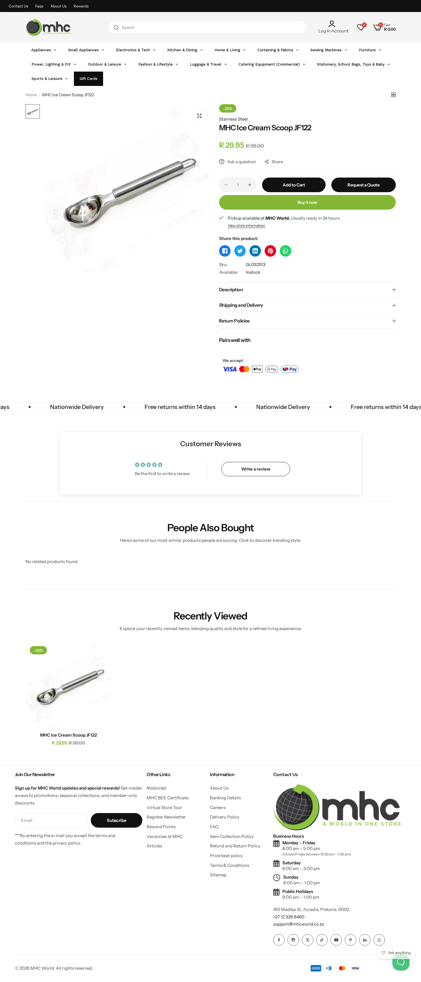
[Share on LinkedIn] (255, 251)
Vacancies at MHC (165, 836)
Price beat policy (226, 855)
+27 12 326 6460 (288, 917)
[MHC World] (48, 27)
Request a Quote (363, 185)
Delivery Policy (224, 817)
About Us (58, 6)
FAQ (214, 826)
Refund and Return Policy (235, 846)
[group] (127, 188)
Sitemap (218, 874)
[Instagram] (293, 940)
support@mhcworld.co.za (298, 924)
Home (31, 94)
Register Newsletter (166, 817)
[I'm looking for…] (116, 27)
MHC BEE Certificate (167, 797)
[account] (333, 23)
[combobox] (208, 27)
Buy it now (307, 202)
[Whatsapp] (379, 940)
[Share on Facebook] (225, 251)
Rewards (81, 6)
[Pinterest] (350, 940)
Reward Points (161, 826)
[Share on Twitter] (240, 251)
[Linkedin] (365, 940)
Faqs (39, 6)
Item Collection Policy (232, 836)
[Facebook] (279, 940)
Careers (217, 807)
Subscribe (116, 820)
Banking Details (225, 797)
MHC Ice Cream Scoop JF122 (68, 735)
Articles (154, 846)
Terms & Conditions (229, 865)
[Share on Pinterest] (270, 251)
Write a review (255, 469)
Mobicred (156, 788)
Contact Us (18, 6)
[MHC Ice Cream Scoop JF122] (68, 685)
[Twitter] (307, 940)
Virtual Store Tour (164, 807)
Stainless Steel (233, 119)
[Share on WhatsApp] (285, 251)
